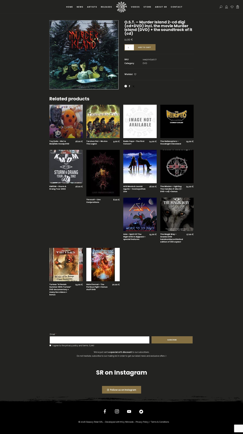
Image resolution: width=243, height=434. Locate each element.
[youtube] (129, 413)
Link (92, 345)
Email (53, 334)
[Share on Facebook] (129, 86)
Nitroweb (129, 422)
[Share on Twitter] (134, 85)
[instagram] (117, 412)
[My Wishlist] (232, 7)
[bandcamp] (141, 412)
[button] (115, 24)
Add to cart (144, 47)
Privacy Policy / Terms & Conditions (152, 422)
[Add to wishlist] (135, 74)
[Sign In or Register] (226, 7)
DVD (145, 63)
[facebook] (105, 412)
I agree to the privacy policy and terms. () (73, 345)
